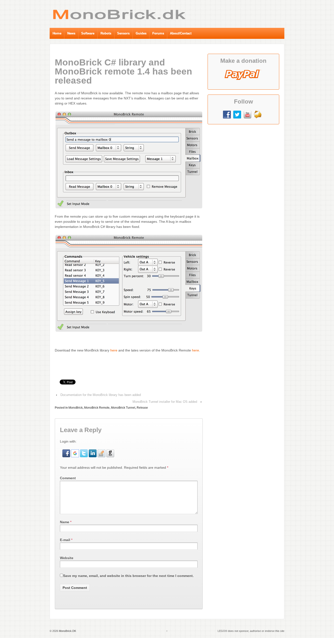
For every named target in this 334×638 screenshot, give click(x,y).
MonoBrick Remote (97, 407)
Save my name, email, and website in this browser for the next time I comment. (128, 576)
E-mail (65, 540)
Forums (158, 33)
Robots (105, 33)
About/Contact (180, 33)
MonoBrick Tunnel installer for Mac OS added (165, 402)
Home (57, 33)
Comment (68, 478)
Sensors (123, 33)
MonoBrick (75, 407)
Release (142, 407)
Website (66, 558)
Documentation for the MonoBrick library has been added (100, 395)
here (113, 350)
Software (87, 33)
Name (64, 522)
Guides (141, 33)
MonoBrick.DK (67, 630)
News (71, 33)
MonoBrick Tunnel (123, 407)
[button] (66, 453)
